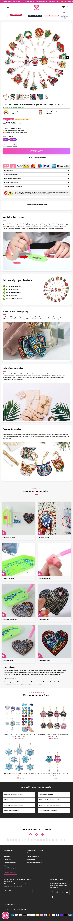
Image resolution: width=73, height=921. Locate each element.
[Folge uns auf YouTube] (67, 892)
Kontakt (6, 853)
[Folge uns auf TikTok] (52, 897)
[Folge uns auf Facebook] (52, 892)
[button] (5, 915)
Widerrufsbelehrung (10, 862)
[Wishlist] (68, 7)
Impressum (7, 856)
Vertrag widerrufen (10, 872)
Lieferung (29, 853)
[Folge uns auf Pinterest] (62, 892)
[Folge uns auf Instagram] (57, 892)
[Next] (67, 57)
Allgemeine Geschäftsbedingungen (11, 867)
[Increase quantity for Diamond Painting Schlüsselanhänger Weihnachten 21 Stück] (15, 145)
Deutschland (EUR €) (10, 904)
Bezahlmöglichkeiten (33, 856)
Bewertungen (31, 859)
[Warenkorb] (63, 7)
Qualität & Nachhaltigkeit (34, 862)
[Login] (59, 7)
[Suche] (8, 7)
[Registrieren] (30, 891)
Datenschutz (7, 859)
